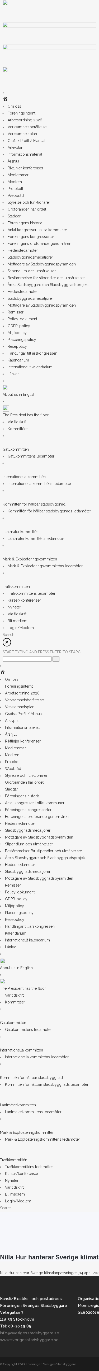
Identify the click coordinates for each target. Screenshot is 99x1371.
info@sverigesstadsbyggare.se (29, 1333)
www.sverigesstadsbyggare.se (29, 1339)
